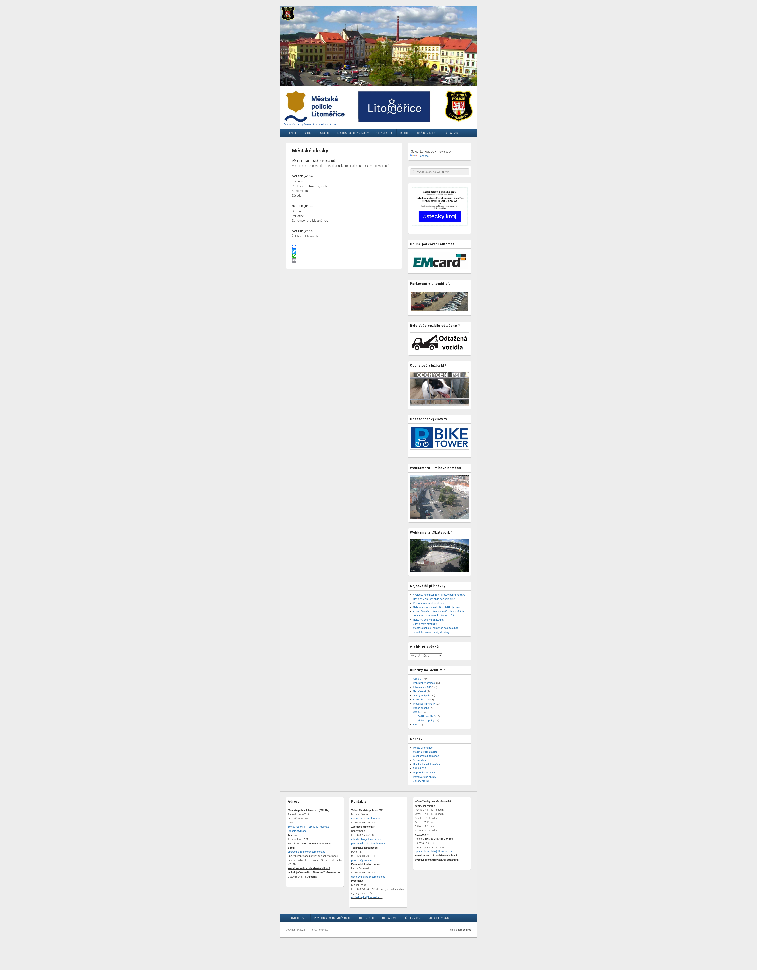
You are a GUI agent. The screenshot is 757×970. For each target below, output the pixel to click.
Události (325, 132)
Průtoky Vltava (412, 917)
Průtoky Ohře (388, 917)
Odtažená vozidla (425, 132)
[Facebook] (344, 247)
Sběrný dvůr (419, 760)
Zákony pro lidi (421, 781)
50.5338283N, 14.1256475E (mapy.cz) (309, 826)
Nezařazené (419, 691)
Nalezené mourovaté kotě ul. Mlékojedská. (436, 607)
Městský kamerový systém (353, 132)
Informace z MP (422, 687)
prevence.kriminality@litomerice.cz (370, 843)
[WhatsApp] (344, 256)
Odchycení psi (384, 132)
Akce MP (308, 132)
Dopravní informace (424, 683)
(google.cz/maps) (298, 830)
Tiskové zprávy (426, 720)
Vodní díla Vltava (438, 917)
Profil (292, 132)
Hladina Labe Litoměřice (426, 764)
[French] (426, 146)
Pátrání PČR (419, 768)
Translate (423, 155)
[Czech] (412, 146)
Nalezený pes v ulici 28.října (428, 619)
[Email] (344, 260)
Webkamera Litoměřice (426, 755)
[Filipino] (431, 146)
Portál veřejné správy (424, 776)
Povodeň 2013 (421, 699)
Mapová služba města (425, 751)
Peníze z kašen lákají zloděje (429, 603)
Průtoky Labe (365, 917)
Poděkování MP (426, 716)
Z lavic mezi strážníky (425, 623)
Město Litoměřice (423, 747)
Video (416, 724)
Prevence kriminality (424, 703)
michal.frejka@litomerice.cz (366, 897)
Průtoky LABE (451, 132)
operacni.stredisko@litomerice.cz (433, 851)
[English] (417, 146)
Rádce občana (421, 707)
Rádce (404, 132)
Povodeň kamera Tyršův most (332, 917)
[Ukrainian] (436, 146)
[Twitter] (344, 251)
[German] (422, 146)
